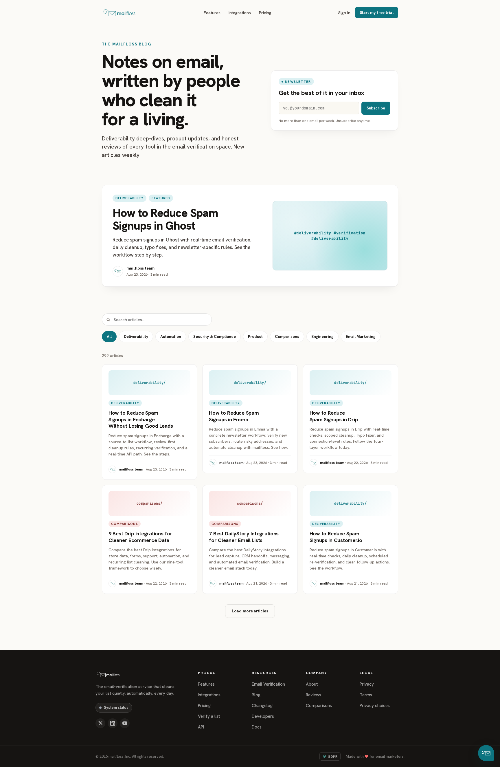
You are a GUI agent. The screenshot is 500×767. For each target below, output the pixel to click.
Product (255, 336)
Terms (366, 695)
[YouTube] (125, 723)
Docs (257, 727)
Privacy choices (375, 706)
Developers (263, 716)
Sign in (344, 12)
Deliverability (136, 336)
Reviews (313, 695)
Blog (256, 695)
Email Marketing (361, 336)
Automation (170, 336)
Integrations (240, 12)
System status (116, 707)
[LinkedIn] (112, 723)
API (201, 727)
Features (212, 12)
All (109, 336)
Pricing (265, 12)
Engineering (322, 336)
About (312, 684)
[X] (100, 723)
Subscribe (376, 108)
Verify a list (209, 716)
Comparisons (287, 336)
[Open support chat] (486, 753)
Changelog (262, 706)
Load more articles (250, 611)
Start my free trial (377, 12)
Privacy (367, 684)
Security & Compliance (214, 336)
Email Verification (268, 684)
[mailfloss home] (119, 13)
